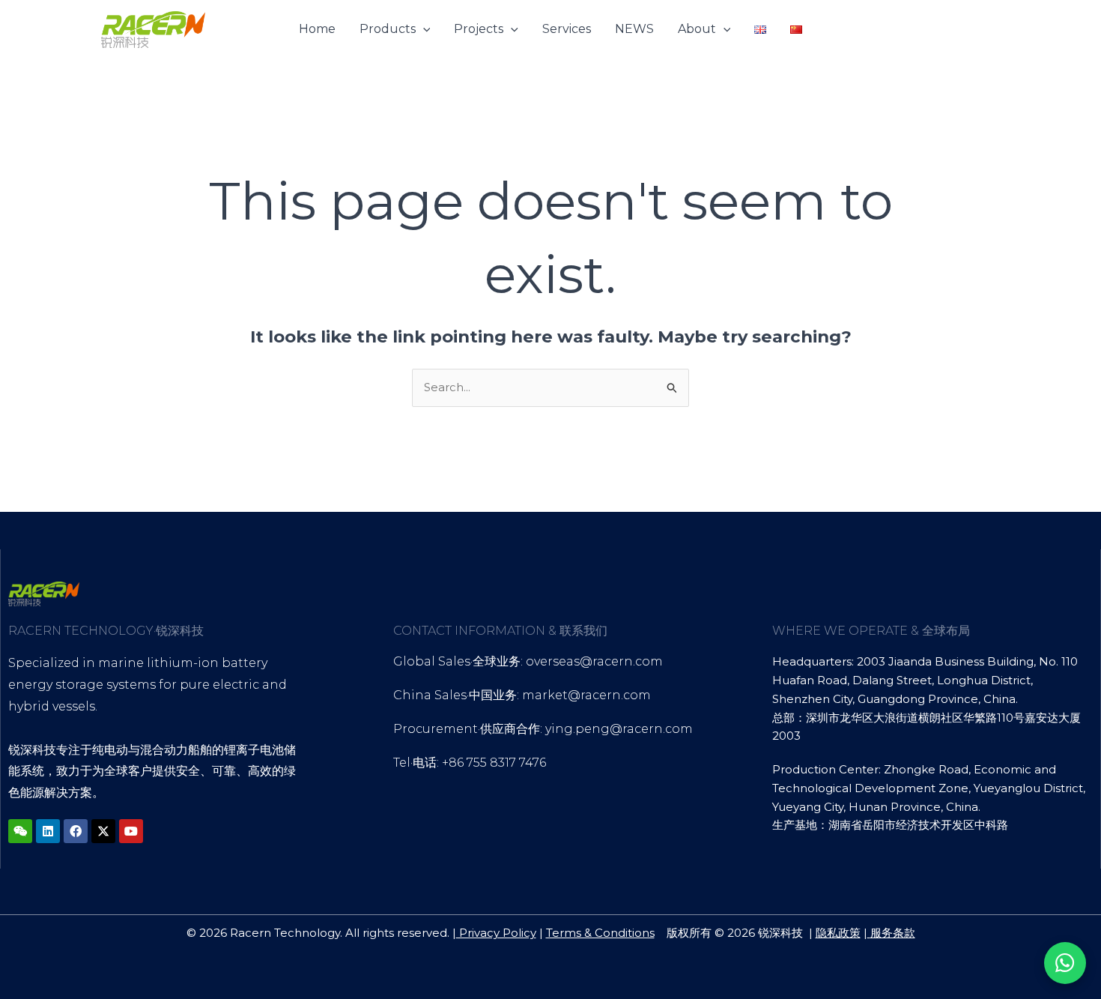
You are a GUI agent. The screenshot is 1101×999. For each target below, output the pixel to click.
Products (388, 29)
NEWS (634, 29)
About (697, 29)
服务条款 (892, 933)
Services (566, 29)
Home (317, 29)
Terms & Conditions (600, 933)
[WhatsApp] (1065, 963)
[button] (423, 29)
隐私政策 (838, 933)
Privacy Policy (496, 933)
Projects (478, 29)
